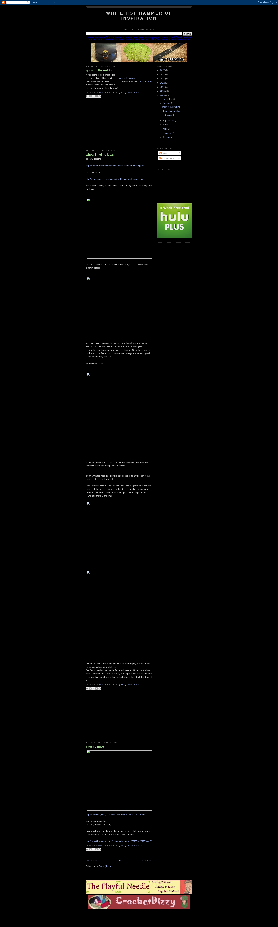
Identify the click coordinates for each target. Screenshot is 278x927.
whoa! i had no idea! (100, 154)
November (168, 99)
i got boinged (95, 746)
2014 (162, 74)
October (167, 103)
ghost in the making (99, 70)
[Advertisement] (110, 126)
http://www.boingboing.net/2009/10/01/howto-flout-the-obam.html (115, 814)
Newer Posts (92, 860)
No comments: (135, 93)
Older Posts (146, 860)
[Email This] (87, 96)
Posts (164, 153)
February (167, 133)
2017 (162, 70)
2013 (162, 78)
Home (119, 860)
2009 (162, 95)
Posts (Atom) (105, 866)
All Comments (167, 158)
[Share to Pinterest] (99, 96)
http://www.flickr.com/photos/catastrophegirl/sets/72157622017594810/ (119, 841)
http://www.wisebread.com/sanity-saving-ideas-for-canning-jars (115, 165)
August (166, 124)
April (165, 129)
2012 (162, 83)
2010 (162, 91)
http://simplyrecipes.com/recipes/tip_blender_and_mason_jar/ (114, 179)
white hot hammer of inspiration (139, 16)
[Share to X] (93, 96)
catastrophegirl (145, 81)
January (167, 137)
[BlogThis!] (90, 96)
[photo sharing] (119, 75)
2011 (162, 87)
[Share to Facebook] (96, 96)
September (168, 120)
